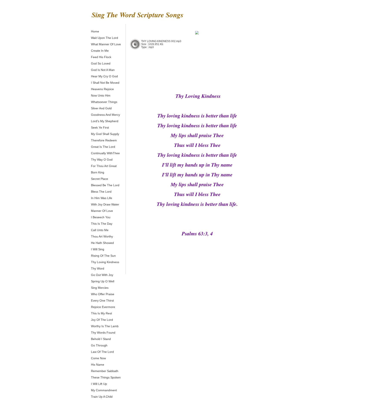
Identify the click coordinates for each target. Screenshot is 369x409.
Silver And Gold (101, 108)
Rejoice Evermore (103, 307)
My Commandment (104, 390)
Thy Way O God (102, 159)
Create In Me (100, 50)
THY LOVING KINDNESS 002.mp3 (161, 41)
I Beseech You (100, 217)
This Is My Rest (101, 313)
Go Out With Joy (102, 275)
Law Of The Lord (102, 351)
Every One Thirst (102, 300)
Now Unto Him (100, 95)
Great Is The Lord (103, 146)
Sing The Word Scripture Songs (137, 15)
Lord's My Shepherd (104, 121)
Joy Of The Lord (102, 319)
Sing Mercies (99, 287)
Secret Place (99, 178)
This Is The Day (101, 223)
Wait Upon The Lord (104, 38)
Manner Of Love (102, 211)
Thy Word (97, 268)
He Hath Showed (102, 243)
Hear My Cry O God (104, 76)
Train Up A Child (102, 396)
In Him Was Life (101, 198)
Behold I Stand (101, 339)
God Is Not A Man (103, 70)
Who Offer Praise (102, 294)
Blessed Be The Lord (105, 185)
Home (95, 31)
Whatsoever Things (104, 102)
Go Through (99, 345)
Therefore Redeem (104, 140)
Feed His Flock (101, 57)
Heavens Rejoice (102, 89)
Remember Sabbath (104, 371)
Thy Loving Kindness (105, 262)
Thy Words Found (103, 332)
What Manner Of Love (106, 44)
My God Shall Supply (105, 134)
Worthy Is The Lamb (105, 326)
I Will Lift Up (99, 384)
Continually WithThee (105, 153)
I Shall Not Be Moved (105, 82)
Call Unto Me (99, 230)
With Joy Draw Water (105, 204)
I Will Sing (97, 249)
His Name (97, 364)
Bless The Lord (101, 191)
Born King (97, 172)
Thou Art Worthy (102, 236)
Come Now (98, 358)
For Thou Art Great (104, 166)
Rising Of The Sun (103, 255)
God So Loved (100, 63)
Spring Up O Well (102, 281)
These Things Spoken (106, 377)
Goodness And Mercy (105, 114)
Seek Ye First (100, 127)
